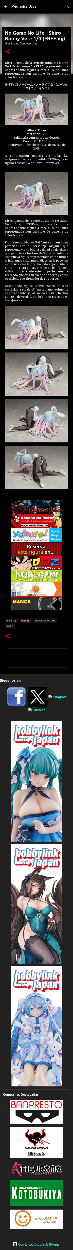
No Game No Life (45, 620)
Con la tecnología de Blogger (39, 1244)
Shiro (10, 626)
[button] (7, 52)
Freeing (25, 620)
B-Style (11, 620)
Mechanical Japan (24, 6)
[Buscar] (67, 6)
